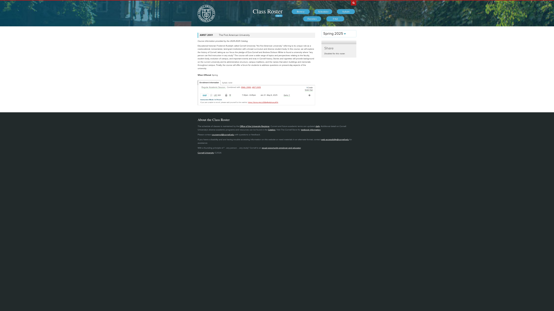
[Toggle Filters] (338, 42)
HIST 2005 (256, 87)
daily (318, 126)
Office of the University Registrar (254, 126)
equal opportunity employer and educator (281, 148)
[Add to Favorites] (211, 95)
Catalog (271, 129)
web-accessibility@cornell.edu (335, 139)
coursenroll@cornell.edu (223, 134)
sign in (278, 16)
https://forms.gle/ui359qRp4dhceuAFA (263, 102)
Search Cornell (353, 2)
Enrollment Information (209, 82)
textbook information (311, 129)
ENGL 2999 (246, 87)
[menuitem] (301, 11)
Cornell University (206, 152)
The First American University (234, 35)
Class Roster (268, 11)
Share (329, 48)
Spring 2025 (333, 33)
